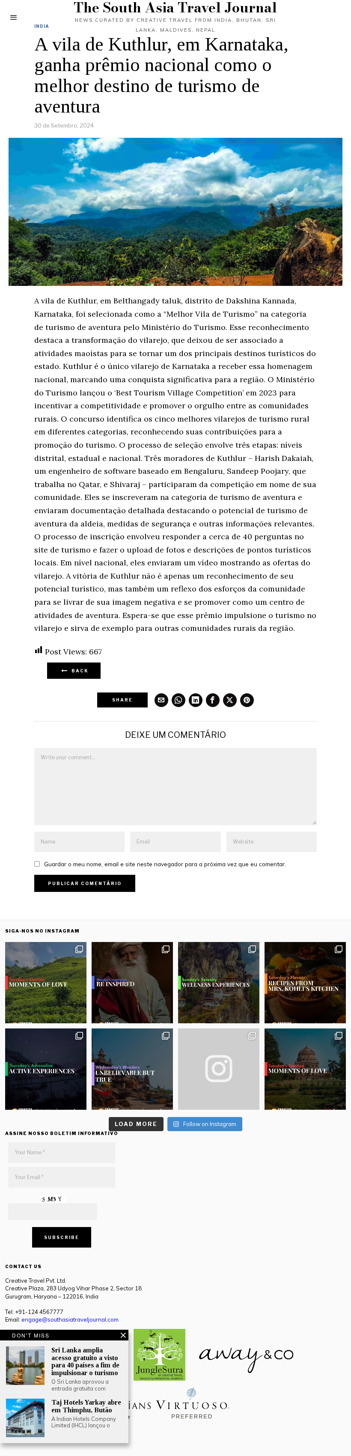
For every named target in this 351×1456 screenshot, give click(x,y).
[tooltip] (161, 700)
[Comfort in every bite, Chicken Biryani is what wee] (305, 982)
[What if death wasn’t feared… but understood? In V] (132, 1069)
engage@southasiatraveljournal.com (70, 1319)
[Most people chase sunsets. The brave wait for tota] (45, 1069)
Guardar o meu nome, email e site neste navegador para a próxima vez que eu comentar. (165, 864)
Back (78, 670)
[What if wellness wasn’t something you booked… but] (218, 982)
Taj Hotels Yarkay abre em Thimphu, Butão (86, 1406)
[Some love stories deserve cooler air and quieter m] (45, 982)
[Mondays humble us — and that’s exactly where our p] (132, 982)
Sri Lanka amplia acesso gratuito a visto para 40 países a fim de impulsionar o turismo (85, 1361)
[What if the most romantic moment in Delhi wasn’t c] (305, 1069)
